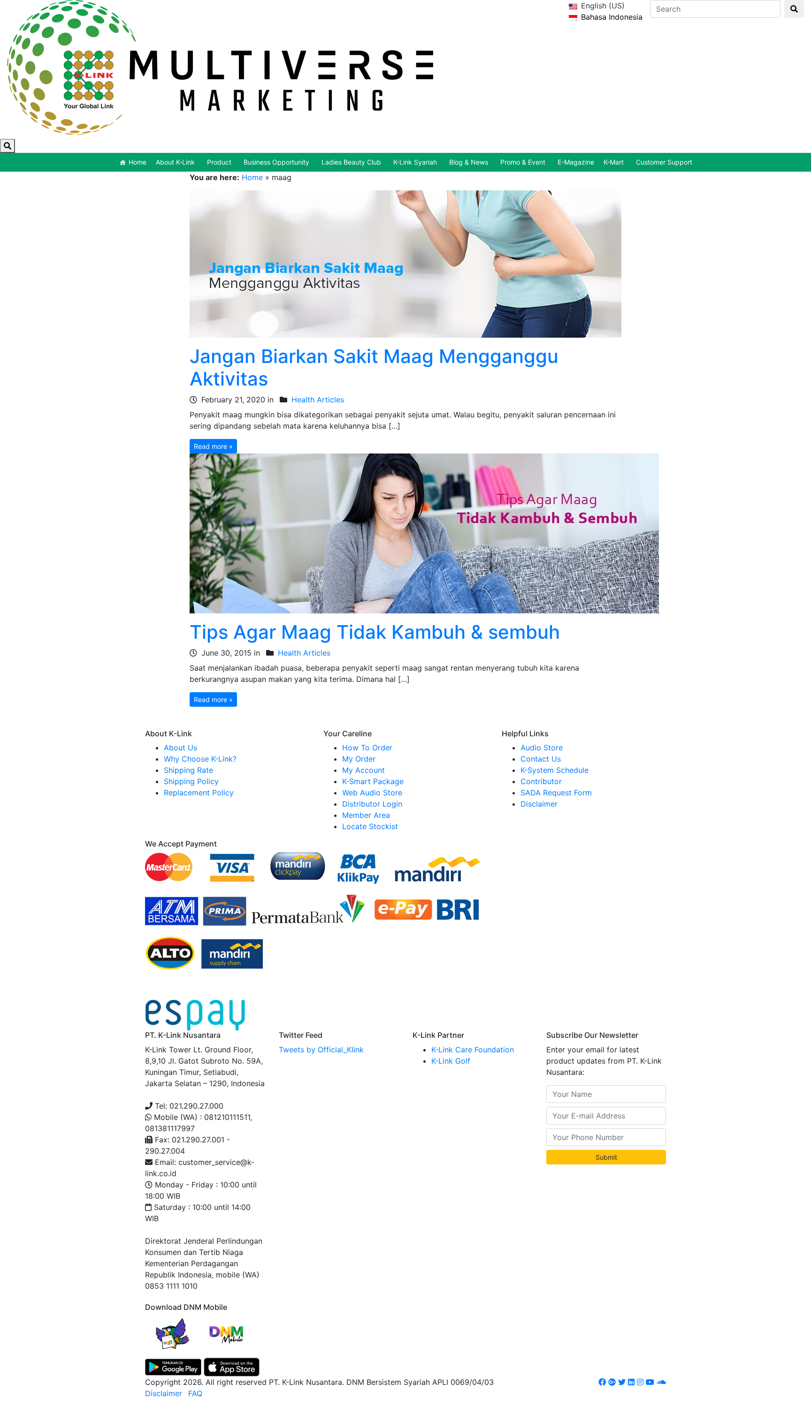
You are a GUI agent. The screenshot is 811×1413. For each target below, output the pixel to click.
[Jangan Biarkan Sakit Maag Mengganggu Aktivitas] (405, 263)
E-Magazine (576, 162)
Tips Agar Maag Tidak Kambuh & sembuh (375, 631)
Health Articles (317, 399)
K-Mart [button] (614, 162)
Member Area (366, 815)
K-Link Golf (450, 1060)
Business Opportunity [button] (276, 162)
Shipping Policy (191, 781)
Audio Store (541, 747)
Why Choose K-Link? (200, 758)
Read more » (213, 446)
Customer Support (664, 162)
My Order (358, 758)
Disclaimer (539, 804)
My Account (363, 770)
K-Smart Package (373, 781)
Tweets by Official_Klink (321, 1049)
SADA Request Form (556, 792)
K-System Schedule (554, 770)
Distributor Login (372, 804)
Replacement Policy (199, 792)
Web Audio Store (372, 792)
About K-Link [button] (175, 162)
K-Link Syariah (415, 162)
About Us (180, 747)
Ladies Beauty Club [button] (351, 162)
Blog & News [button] (468, 162)
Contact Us (540, 758)
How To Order (367, 747)
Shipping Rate (188, 770)
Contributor (541, 781)
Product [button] (219, 162)
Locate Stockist (370, 826)
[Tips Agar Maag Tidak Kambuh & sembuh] (424, 532)
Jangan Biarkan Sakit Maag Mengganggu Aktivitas (374, 367)
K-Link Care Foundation (472, 1049)
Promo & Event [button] (522, 162)
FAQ (195, 1393)
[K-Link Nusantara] (220, 65)
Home (137, 162)
